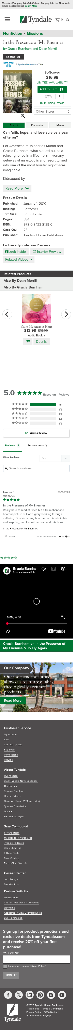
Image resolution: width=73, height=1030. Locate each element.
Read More (12, 700)
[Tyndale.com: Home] (36, 20)
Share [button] (11, 536)
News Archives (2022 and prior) (22, 801)
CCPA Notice (51, 1012)
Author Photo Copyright (39, 1015)
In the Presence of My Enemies (20, 528)
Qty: (48, 97)
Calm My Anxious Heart (36, 327)
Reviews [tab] (10, 445)
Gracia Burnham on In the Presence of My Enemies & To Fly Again (34, 645)
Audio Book (35, 335)
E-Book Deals (11, 853)
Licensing (9, 907)
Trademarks (32, 1008)
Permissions (11, 754)
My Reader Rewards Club (18, 837)
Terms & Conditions (52, 1008)
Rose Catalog (11, 858)
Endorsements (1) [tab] (37, 445)
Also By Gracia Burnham (23, 287)
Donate (8, 811)
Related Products (17, 274)
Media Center (11, 897)
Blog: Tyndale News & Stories (21, 781)
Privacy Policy (37, 966)
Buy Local (9, 749)
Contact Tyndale (13, 744)
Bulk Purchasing (13, 917)
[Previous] (7, 314)
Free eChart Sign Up (15, 863)
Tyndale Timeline (14, 791)
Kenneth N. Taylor (14, 816)
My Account (10, 734)
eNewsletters (11, 832)
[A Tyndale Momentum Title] (24, 64)
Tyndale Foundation (15, 806)
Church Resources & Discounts (21, 902)
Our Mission (11, 775)
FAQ (6, 739)
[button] (61, 536)
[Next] (66, 314)
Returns (8, 759)
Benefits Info (11, 884)
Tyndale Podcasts (14, 843)
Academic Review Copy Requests (23, 912)
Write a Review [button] (38, 433)
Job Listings (11, 879)
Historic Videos (13, 796)
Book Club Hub (12, 848)
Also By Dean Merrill (20, 280)
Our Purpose (11, 786)
